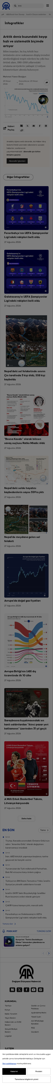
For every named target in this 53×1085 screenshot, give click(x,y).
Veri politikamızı (9, 1064)
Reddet (38, 1071)
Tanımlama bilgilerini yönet (26, 1079)
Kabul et (14, 1071)
